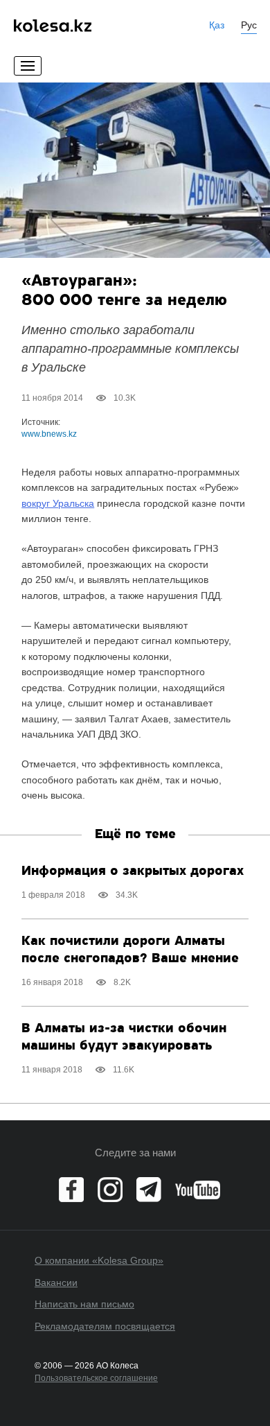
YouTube (197, 1189)
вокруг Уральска (57, 503)
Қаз (216, 25)
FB (71, 1189)
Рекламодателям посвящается (105, 1326)
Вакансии (56, 1282)
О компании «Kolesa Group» (99, 1260)
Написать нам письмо (84, 1304)
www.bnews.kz (49, 434)
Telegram (148, 1189)
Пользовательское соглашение (96, 1378)
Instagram (110, 1189)
